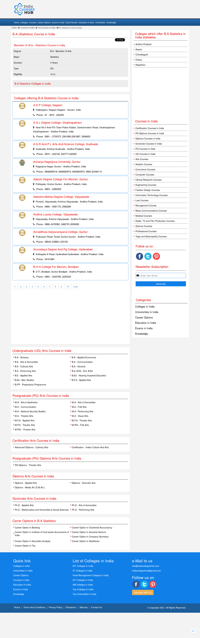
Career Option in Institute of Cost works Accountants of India (42, 533)
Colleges (24, 22)
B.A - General (78, 366)
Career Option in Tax (25, 545)
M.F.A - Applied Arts (24, 420)
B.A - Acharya (21, 357)
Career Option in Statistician (86, 541)
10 (67, 286)
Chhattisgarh (141, 54)
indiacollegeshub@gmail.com (146, 570)
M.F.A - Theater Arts (82, 420)
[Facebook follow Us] (139, 256)
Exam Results (71, 22)
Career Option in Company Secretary (90, 536)
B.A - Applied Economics (84, 357)
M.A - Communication (25, 406)
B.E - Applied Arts (23, 375)
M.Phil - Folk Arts (80, 424)
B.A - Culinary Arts (24, 366)
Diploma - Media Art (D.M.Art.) (30, 487)
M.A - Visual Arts (80, 415)
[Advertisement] (70, 320)
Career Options (44, 22)
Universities (100, 22)
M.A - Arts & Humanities (83, 402)
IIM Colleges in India (83, 584)
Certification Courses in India (149, 128)
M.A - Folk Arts (79, 406)
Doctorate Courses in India (148, 143)
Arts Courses (141, 159)
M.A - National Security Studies (30, 411)
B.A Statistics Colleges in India (33, 83)
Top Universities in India (84, 594)
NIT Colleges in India (83, 565)
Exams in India (58, 22)
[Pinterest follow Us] (156, 256)
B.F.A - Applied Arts (81, 380)
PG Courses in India (145, 148)
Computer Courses (144, 174)
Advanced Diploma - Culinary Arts (31, 447)
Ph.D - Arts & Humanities (84, 505)
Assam (138, 49)
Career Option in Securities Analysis (32, 541)
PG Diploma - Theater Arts (28, 465)
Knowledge (111, 22)
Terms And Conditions (34, 607)
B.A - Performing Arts (25, 370)
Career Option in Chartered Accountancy (92, 527)
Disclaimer (71, 607)
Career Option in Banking (27, 527)
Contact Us (96, 607)
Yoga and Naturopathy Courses (151, 236)
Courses (32, 22)
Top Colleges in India (83, 589)
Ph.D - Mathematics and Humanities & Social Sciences (42, 509)
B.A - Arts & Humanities (26, 361)
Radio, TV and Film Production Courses (155, 220)
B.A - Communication (82, 361)
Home (16, 22)
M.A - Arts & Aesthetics (26, 402)
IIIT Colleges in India (83, 579)
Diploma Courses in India (147, 138)
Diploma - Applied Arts (26, 482)
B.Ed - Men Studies (24, 380)
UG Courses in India (46, 28)
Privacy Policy (55, 607)
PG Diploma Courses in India (149, 133)
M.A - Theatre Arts (24, 415)
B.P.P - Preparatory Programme (30, 384)
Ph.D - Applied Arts (24, 505)
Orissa (138, 59)
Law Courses (141, 200)
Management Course (145, 205)
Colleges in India (145, 306)
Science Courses (143, 226)
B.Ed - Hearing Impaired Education (89, 375)
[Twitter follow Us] (148, 256)
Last (75, 286)
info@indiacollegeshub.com (145, 565)
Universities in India (146, 312)
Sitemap (84, 607)
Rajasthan (140, 64)
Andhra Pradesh (143, 44)
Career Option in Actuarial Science (89, 532)
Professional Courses (146, 231)
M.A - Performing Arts (82, 411)
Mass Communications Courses (151, 210)
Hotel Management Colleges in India (91, 575)
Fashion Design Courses (147, 190)
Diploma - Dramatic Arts (83, 482)
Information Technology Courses (151, 195)
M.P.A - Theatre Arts (25, 424)
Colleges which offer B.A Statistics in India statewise (160, 35)
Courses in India (28, 28)
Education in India (86, 22)
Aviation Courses (143, 164)
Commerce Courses (145, 169)
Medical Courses (143, 215)
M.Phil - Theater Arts (25, 429)
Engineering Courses (145, 184)
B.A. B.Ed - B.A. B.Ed (82, 370)
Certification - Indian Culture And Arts (90, 447)
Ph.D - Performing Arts (83, 509)
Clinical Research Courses (148, 179)
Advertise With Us (143, 592)
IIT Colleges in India (82, 570)
